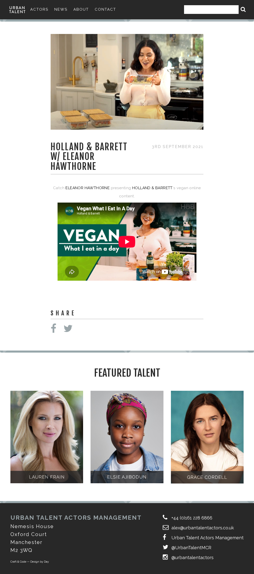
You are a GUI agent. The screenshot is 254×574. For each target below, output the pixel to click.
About (81, 9)
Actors (39, 9)
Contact (105, 9)
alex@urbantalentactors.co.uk (202, 527)
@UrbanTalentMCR (191, 547)
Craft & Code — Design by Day (29, 561)
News (60, 9)
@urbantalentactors (192, 557)
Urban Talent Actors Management (207, 537)
